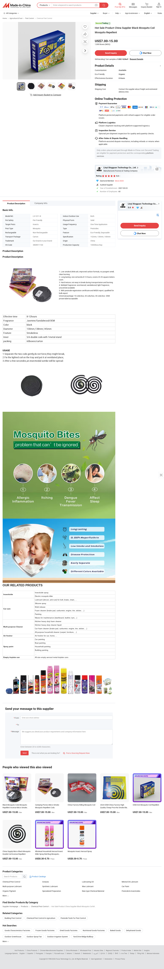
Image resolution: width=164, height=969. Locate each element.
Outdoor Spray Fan (34, 936)
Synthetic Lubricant (50, 886)
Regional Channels (112, 950)
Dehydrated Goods (133, 930)
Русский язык (59, 953)
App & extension (131, 13)
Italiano (69, 953)
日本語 (110, 953)
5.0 (129, 207)
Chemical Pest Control (44, 18)
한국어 (102, 953)
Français (49, 953)
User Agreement (96, 959)
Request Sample (136, 59)
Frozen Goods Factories (44, 930)
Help (117, 13)
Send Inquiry (111, 53)
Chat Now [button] (147, 53)
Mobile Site (137, 950)
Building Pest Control (13, 918)
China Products (32, 950)
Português (39, 953)
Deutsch (77, 953)
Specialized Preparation (51, 891)
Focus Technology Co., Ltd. (65, 959)
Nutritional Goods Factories (94, 930)
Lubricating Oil (88, 882)
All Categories (11, 13)
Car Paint (125, 886)
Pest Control (29, 18)
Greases (45, 882)
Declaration (108, 959)
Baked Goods (115, 930)
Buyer (105, 13)
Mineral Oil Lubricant (130, 882)
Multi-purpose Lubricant (12, 886)
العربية (96, 953)
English (22, 953)
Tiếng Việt (140, 953)
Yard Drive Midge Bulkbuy (83, 936)
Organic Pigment (9, 891)
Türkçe (132, 953)
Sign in (158, 7)
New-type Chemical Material (93, 891)
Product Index (126, 950)
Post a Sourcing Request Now (76, 753)
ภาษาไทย (124, 953)
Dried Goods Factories (68, 930)
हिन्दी (116, 953)
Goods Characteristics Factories (17, 930)
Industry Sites (98, 950)
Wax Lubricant (88, 886)
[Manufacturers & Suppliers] (16, 5)
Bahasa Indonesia (153, 953)
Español (30, 953)
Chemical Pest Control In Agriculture (41, 918)
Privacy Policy (120, 959)
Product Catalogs (39, 876)
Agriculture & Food (16, 18)
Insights (147, 950)
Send (25, 753)
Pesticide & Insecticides (131, 891)
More (5, 895)
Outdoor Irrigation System (57, 936)
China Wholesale (71, 950)
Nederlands (87, 953)
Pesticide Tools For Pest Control (73, 918)
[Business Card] (158, 214)
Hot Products (19, 950)
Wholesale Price (85, 950)
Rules (160, 13)
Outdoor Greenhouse (13, 936)
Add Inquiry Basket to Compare (47, 94)
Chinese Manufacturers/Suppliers (51, 950)
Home (5, 18)
